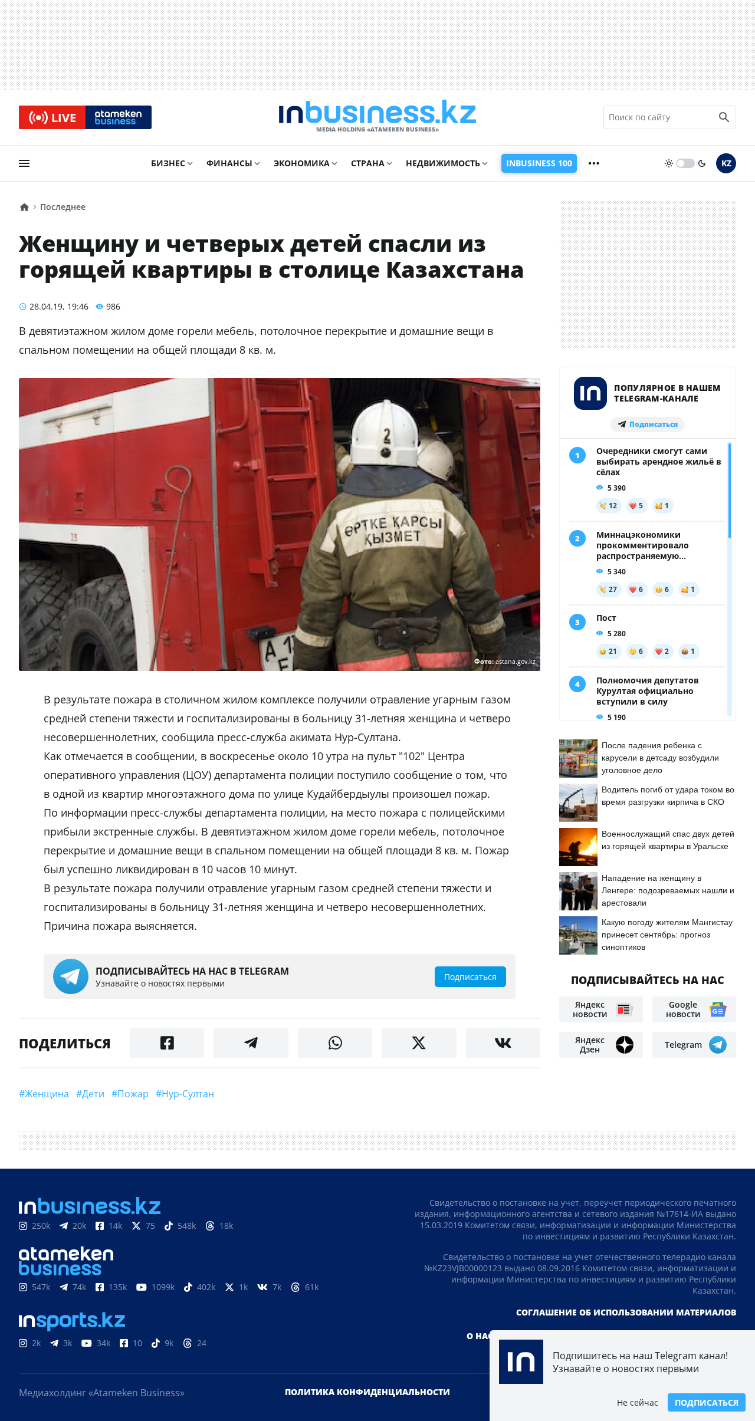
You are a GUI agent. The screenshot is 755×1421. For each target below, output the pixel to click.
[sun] (669, 163)
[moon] (702, 163)
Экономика (302, 163)
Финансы (229, 163)
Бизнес (168, 163)
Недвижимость (443, 163)
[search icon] (724, 117)
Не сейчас (637, 1402)
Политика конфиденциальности (367, 1391)
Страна (368, 163)
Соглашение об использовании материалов (626, 1312)
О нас (480, 1335)
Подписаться (706, 1402)
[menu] (24, 163)
